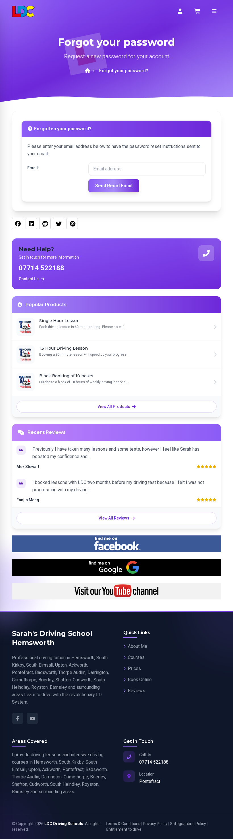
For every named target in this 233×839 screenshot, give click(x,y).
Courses (136, 657)
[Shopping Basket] (197, 11)
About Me (137, 646)
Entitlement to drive (124, 829)
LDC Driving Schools (63, 823)
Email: (33, 168)
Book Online (140, 679)
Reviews (136, 690)
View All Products (114, 406)
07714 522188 (41, 268)
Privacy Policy (155, 823)
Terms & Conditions (122, 823)
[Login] (180, 11)
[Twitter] (58, 223)
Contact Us (29, 279)
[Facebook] (17, 223)
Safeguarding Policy (188, 823)
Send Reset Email (113, 185)
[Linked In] (31, 223)
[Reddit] (45, 223)
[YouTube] (32, 718)
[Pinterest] (72, 223)
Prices (134, 668)
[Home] (87, 71)
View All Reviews (114, 518)
